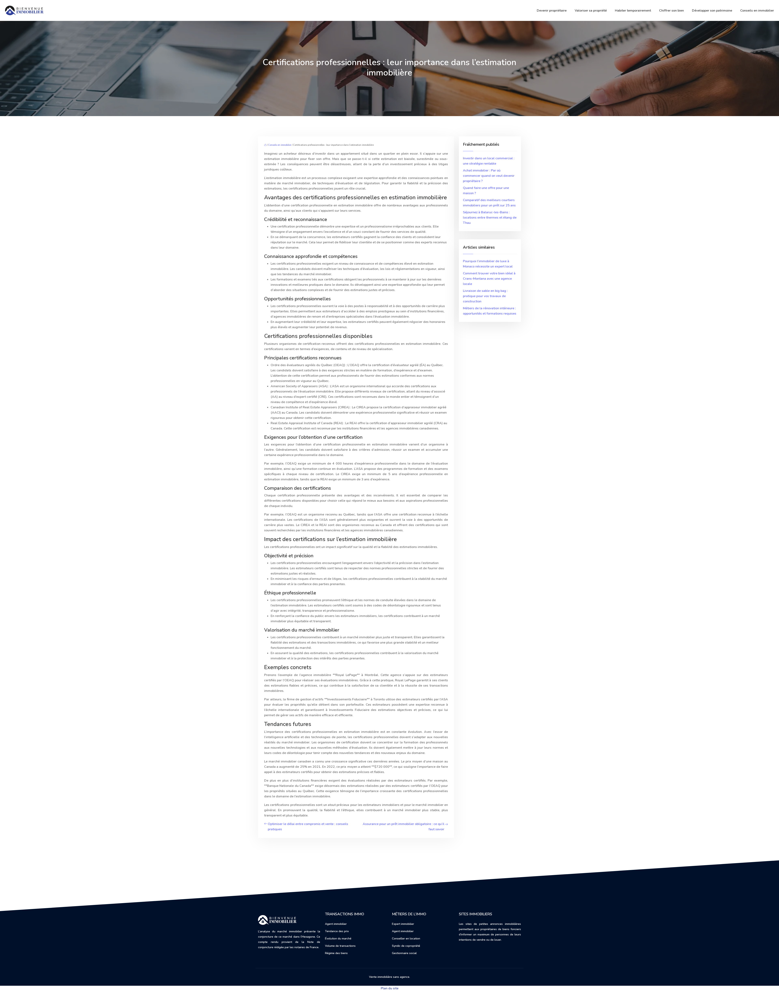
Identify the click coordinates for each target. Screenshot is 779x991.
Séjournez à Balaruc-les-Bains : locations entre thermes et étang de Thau (489, 217)
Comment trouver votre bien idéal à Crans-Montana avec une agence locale (489, 278)
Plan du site (389, 988)
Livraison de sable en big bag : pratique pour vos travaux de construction (485, 296)
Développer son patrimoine (712, 10)
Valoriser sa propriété (591, 10)
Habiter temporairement (633, 10)
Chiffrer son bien (671, 10)
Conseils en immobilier (757, 10)
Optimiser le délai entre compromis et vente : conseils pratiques (308, 826)
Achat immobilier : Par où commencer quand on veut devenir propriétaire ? (488, 175)
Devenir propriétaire (552, 10)
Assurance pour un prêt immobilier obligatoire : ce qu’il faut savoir (403, 826)
